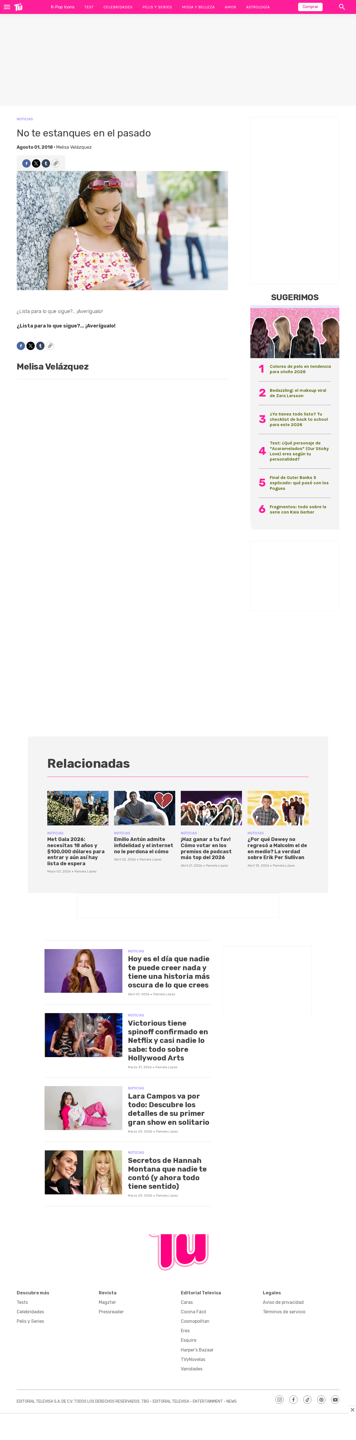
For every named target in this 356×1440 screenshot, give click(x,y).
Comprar (310, 6)
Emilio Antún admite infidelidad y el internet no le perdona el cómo (143, 845)
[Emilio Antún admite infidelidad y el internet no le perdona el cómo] (144, 808)
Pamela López (86, 871)
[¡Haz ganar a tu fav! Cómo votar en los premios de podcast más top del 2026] (211, 808)
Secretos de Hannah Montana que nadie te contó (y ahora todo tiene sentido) (167, 1173)
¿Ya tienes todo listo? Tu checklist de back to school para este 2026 (299, 419)
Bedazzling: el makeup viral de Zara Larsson (298, 393)
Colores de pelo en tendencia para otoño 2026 (300, 369)
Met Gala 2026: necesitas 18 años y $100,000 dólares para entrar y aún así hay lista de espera (76, 851)
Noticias (25, 119)
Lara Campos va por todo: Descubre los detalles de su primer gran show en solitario (168, 1109)
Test (89, 6)
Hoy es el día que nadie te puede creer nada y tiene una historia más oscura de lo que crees (169, 972)
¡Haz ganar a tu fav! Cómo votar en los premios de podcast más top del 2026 (206, 848)
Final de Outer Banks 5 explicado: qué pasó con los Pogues (299, 483)
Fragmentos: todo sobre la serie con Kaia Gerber (298, 509)
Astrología (258, 6)
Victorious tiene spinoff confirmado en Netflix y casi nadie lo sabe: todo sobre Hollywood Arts (168, 1040)
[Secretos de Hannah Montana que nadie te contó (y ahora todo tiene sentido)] (83, 1172)
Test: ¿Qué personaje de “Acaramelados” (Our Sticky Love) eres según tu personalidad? (299, 451)
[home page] (18, 7)
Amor (230, 6)
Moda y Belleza (198, 6)
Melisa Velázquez (74, 147)
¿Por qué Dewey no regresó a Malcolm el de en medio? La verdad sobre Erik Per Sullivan (277, 848)
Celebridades (117, 6)
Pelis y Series (157, 6)
